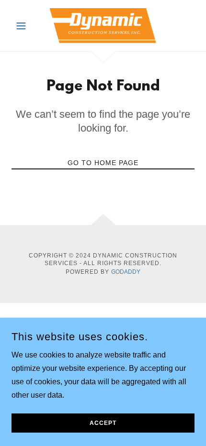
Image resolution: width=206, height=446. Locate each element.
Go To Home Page (103, 163)
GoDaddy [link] (125, 271)
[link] (103, 26)
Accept (103, 423)
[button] (25, 25)
